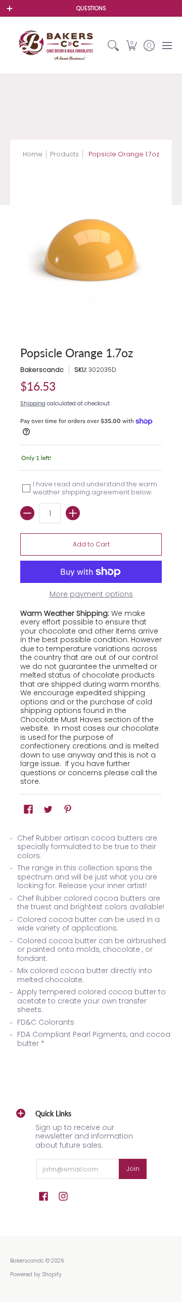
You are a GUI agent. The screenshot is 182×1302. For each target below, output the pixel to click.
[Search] (113, 45)
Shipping (33, 403)
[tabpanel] (91, 944)
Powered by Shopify (36, 1274)
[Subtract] (27, 513)
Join (133, 1168)
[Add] (73, 513)
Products (64, 154)
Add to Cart (91, 544)
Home (32, 154)
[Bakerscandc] (57, 45)
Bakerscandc (42, 369)
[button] (131, 45)
